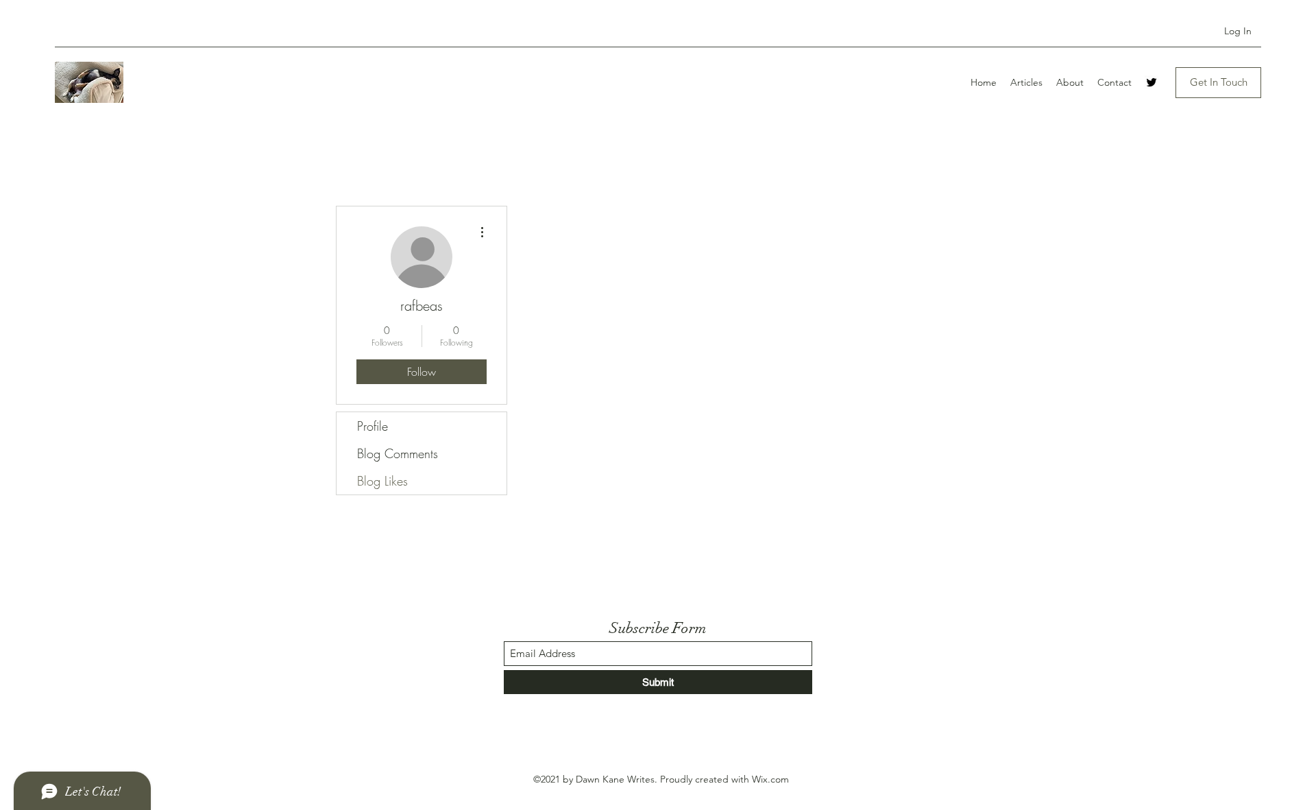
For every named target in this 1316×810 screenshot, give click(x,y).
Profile (372, 426)
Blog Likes (382, 481)
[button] (1218, 82)
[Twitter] (1151, 82)
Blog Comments (397, 453)
